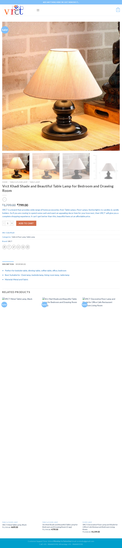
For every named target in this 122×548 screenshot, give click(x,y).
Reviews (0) (21, 264)
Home (5, 182)
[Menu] (38, 10)
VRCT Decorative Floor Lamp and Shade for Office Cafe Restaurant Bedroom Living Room (100, 526)
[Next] (113, 86)
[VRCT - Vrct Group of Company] (17, 10)
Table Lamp (35, 182)
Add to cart (26, 223)
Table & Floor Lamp (18, 182)
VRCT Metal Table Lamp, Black (14, 525)
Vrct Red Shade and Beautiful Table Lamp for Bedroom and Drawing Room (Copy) (60, 525)
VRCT (10, 241)
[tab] (8, 264)
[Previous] (8, 86)
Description (8, 264)
